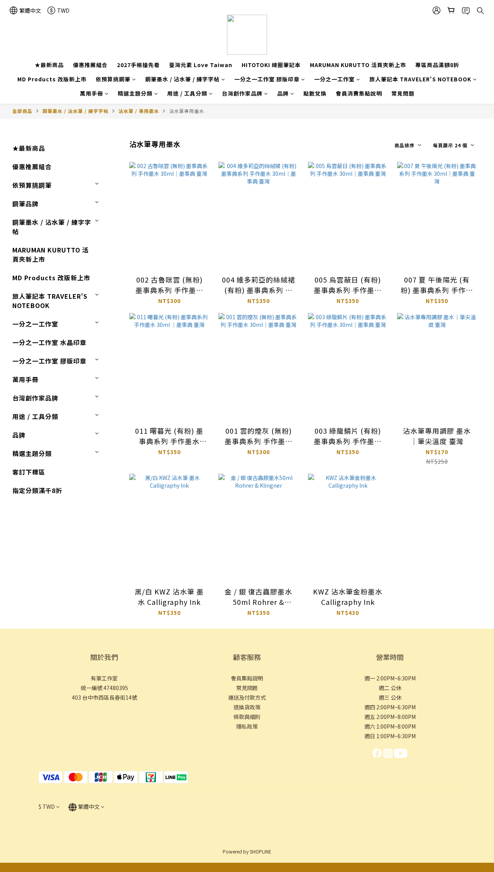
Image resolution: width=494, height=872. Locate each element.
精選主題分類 (135, 93)
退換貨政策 (247, 707)
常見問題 (402, 93)
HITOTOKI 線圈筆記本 (271, 65)
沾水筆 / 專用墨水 (138, 111)
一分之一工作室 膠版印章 (266, 79)
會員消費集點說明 (359, 93)
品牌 (283, 93)
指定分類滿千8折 (37, 490)
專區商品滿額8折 (437, 65)
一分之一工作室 (334, 79)
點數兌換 (315, 93)
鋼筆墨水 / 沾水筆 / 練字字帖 (182, 79)
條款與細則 (247, 716)
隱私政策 (247, 726)
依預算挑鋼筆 (113, 79)
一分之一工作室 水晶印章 (49, 342)
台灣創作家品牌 (242, 93)
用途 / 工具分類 (187, 93)
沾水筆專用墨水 (186, 111)
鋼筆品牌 (25, 203)
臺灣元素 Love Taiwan (200, 65)
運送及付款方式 (247, 697)
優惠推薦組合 (90, 65)
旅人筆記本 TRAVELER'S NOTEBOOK (420, 79)
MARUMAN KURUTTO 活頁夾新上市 (358, 65)
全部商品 (22, 111)
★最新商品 (49, 65)
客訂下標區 (28, 471)
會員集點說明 (247, 678)
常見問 (244, 688)
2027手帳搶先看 (138, 65)
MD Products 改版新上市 (51, 79)
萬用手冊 (91, 93)
